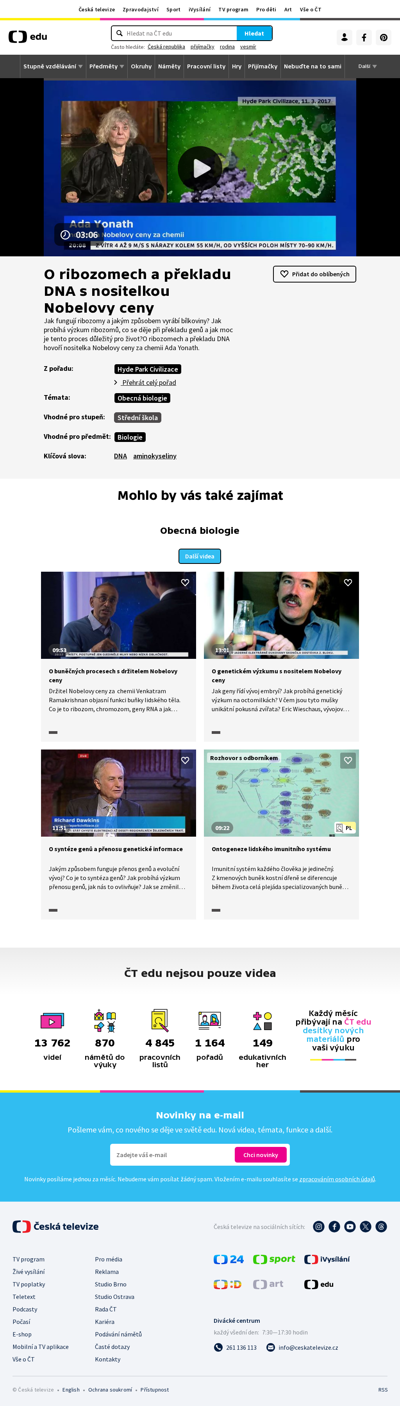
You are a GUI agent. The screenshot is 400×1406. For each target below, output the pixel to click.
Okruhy (141, 66)
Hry (236, 66)
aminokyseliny (155, 455)
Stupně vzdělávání (49, 66)
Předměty (103, 66)
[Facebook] (364, 37)
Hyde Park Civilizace (148, 369)
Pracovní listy (206, 66)
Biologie (130, 437)
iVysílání (200, 9)
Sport (173, 9)
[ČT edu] (28, 39)
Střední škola (138, 417)
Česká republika (166, 46)
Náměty (169, 66)
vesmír (248, 46)
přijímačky (202, 46)
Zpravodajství (141, 9)
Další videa (199, 556)
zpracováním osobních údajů (337, 1179)
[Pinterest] (383, 37)
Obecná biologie (142, 398)
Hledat (254, 33)
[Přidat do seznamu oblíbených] (185, 582)
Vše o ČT (310, 9)
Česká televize (97, 9)
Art (288, 9)
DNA (120, 455)
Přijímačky (262, 66)
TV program (233, 9)
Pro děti (266, 9)
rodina (227, 46)
